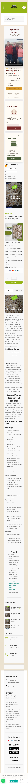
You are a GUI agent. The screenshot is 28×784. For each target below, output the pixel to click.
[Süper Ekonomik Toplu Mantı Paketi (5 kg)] (7, 608)
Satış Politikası (10, 694)
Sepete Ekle (14, 282)
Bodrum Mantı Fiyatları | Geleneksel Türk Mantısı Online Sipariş (16, 613)
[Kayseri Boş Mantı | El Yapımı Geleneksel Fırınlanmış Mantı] (7, 627)
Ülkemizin (7, 363)
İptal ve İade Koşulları (11, 698)
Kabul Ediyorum (14, 781)
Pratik (14, 178)
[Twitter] (11, 760)
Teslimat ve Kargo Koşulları (13, 696)
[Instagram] (13, 760)
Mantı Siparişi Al (9, 178)
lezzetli (13, 176)
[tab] (9, 290)
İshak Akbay (13, 70)
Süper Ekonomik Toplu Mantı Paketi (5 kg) (16, 607)
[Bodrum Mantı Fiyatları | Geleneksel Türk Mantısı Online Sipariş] (7, 615)
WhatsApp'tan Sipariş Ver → (14, 88)
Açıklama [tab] (9, 290)
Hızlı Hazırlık (8, 176)
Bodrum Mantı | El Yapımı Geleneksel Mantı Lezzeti (16, 619)
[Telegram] (19, 760)
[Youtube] (17, 760)
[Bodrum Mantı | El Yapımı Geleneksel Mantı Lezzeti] (7, 621)
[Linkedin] (15, 760)
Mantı (12, 319)
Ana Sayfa (7, 18)
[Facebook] (9, 760)
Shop (12, 18)
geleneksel (15, 174)
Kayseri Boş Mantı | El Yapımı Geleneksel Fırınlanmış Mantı (16, 625)
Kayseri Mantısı (9, 19)
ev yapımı (10, 174)
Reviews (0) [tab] (18, 290)
